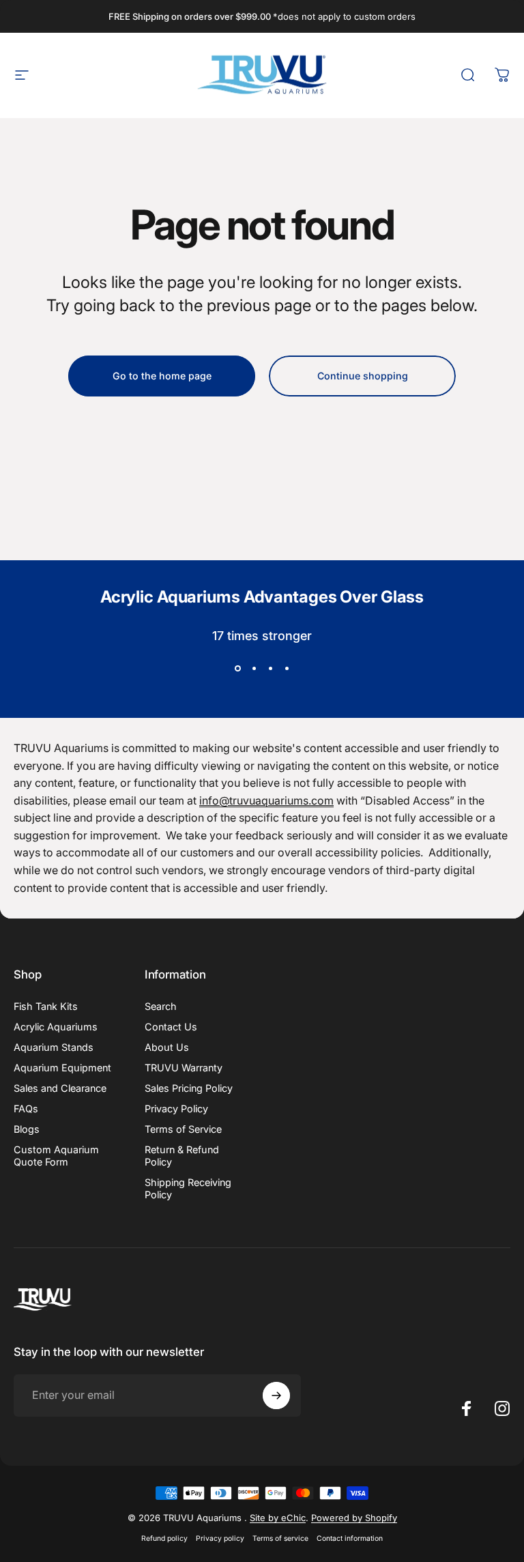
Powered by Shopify (354, 1517)
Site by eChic (278, 1517)
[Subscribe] (276, 1395)
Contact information (350, 1538)
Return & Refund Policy (182, 1156)
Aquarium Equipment (62, 1067)
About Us (167, 1047)
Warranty (183, 1067)
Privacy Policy (176, 1108)
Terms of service (280, 1538)
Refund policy (164, 1538)
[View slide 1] (237, 669)
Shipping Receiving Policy (188, 1188)
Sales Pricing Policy (189, 1088)
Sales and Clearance (60, 1088)
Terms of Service (183, 1129)
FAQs (26, 1108)
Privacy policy (220, 1538)
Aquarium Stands (53, 1047)
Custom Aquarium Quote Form (56, 1156)
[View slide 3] (270, 669)
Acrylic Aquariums (56, 1026)
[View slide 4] (286, 669)
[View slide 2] (254, 669)
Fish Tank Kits (46, 1006)
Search (161, 1006)
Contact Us (171, 1026)
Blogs (27, 1129)
